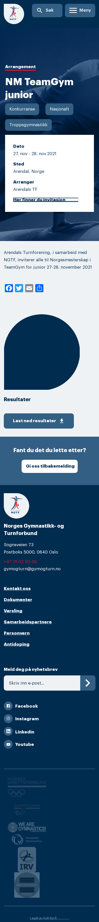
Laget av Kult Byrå (43, 918)
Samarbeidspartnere (28, 622)
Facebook (26, 706)
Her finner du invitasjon (39, 200)
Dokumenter (18, 600)
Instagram (27, 719)
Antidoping (16, 644)
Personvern (17, 633)
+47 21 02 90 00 (20, 562)
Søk (45, 10)
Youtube (24, 744)
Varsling (13, 611)
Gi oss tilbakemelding (50, 466)
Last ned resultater (39, 421)
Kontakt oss (17, 588)
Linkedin (24, 732)
